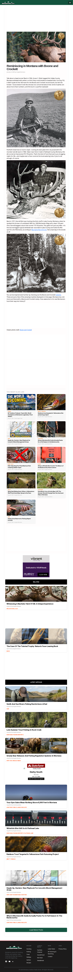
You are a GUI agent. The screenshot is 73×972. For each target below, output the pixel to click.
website (58, 295)
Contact (50, 956)
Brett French (11, 859)
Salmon (29, 960)
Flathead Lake (28, 833)
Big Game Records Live (39, 230)
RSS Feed (40, 958)
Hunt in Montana (15, 894)
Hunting (9, 807)
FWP (8, 708)
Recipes (29, 963)
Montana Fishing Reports (15, 734)
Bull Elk (15, 608)
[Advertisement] (36, 20)
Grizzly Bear (17, 760)
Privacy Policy (62, 949)
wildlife (9, 608)
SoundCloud (40, 955)
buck (8, 651)
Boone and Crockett (26, 330)
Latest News (51, 949)
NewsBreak (40, 960)
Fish (10, 760)
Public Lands (17, 807)
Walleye (29, 957)
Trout (28, 954)
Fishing (29, 951)
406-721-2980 (36, 776)
